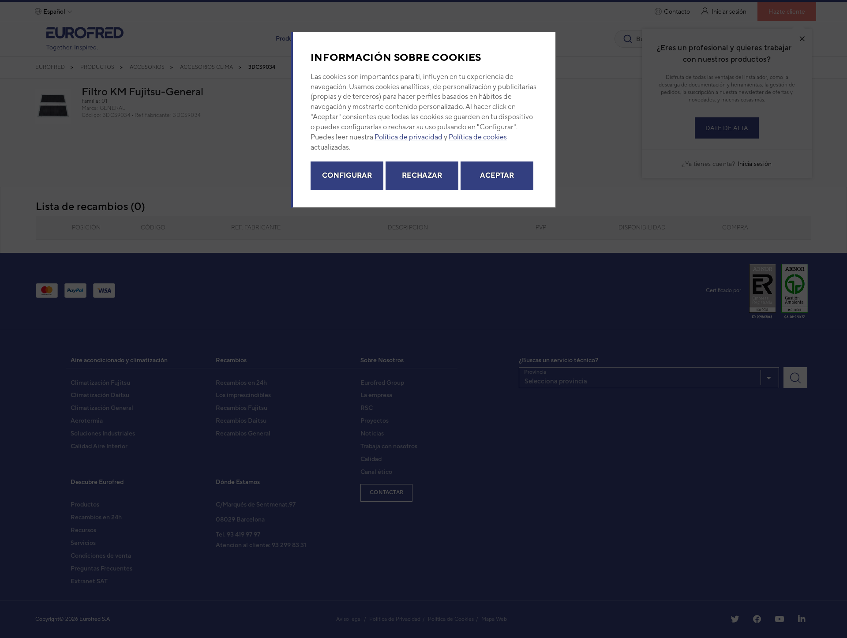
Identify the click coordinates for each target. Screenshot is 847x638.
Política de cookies (478, 137)
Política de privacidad (408, 137)
